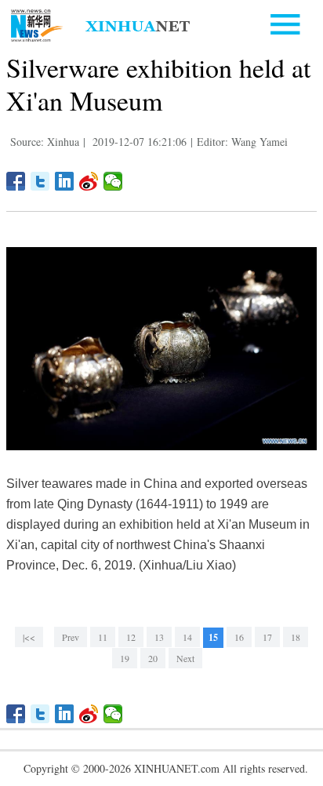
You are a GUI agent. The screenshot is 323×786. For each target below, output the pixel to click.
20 (153, 658)
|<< (29, 637)
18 (295, 637)
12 (131, 637)
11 (102, 637)
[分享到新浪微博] (89, 181)
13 (159, 637)
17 (267, 637)
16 (239, 637)
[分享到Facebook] (16, 181)
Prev (70, 637)
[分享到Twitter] (40, 181)
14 (187, 637)
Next (185, 658)
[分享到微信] (113, 181)
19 (124, 658)
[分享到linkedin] (64, 181)
